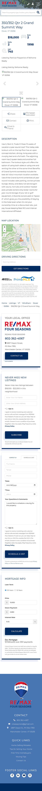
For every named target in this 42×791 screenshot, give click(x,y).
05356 (6, 306)
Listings (12, 303)
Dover (35, 303)
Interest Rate (10, 617)
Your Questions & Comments (16, 499)
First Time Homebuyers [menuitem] (21, 753)
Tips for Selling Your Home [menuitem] (21, 749)
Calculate (16, 631)
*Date (7, 481)
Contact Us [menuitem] (21, 761)
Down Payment (11, 608)
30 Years (10, 590)
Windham (26, 303)
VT (19, 303)
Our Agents (9, 361)
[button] (38, 12)
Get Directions (21, 269)
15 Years (19, 590)
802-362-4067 (28, 4)
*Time (7, 490)
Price (7, 598)
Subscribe (16, 435)
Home (4, 303)
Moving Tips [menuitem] (21, 757)
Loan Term (9, 585)
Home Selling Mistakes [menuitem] (21, 745)
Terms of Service (15, 563)
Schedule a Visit (29, 457)
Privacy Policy (9, 426)
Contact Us (17, 356)
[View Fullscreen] (4, 235)
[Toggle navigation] (38, 4)
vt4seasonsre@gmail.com (23, 724)
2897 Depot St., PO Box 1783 (22, 730)
